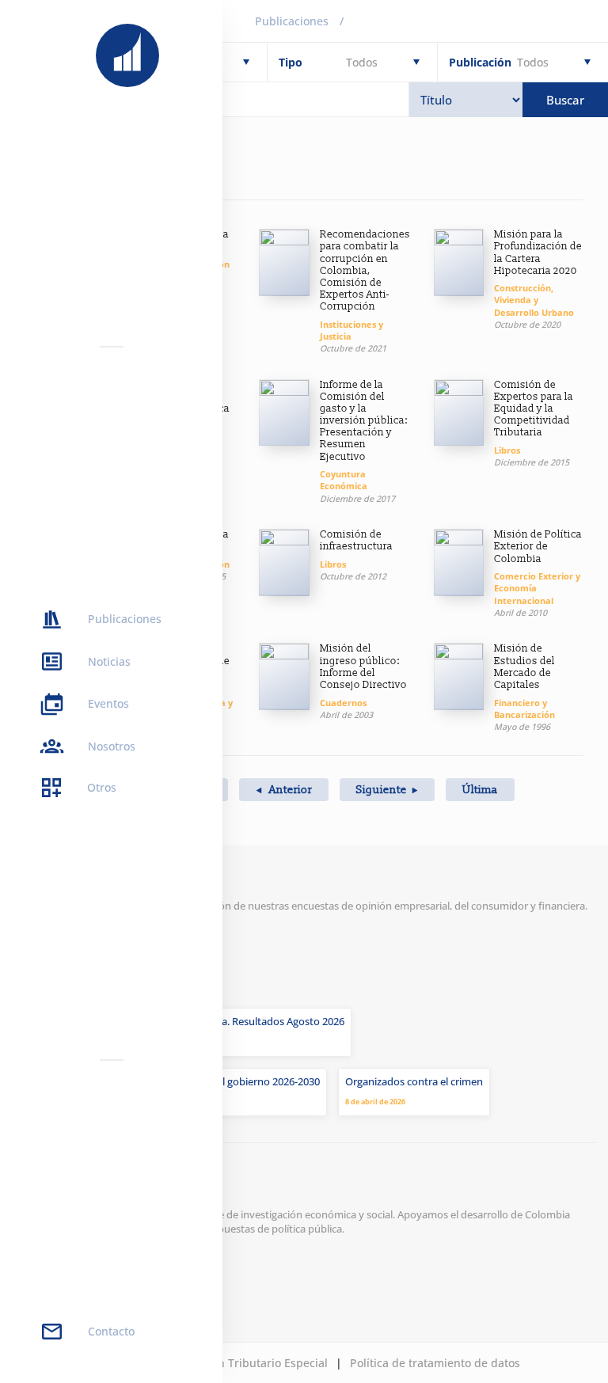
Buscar (565, 100)
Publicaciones (292, 20)
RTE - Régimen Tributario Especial (238, 1362)
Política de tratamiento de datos (435, 1362)
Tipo (290, 62)
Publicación (480, 62)
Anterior (289, 789)
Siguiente (381, 789)
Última (480, 789)
